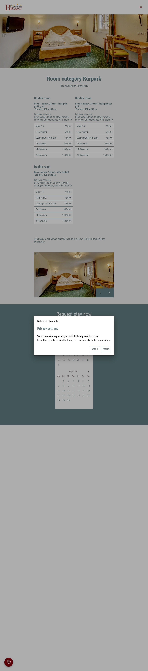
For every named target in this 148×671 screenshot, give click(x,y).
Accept (106, 349)
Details (95, 349)
